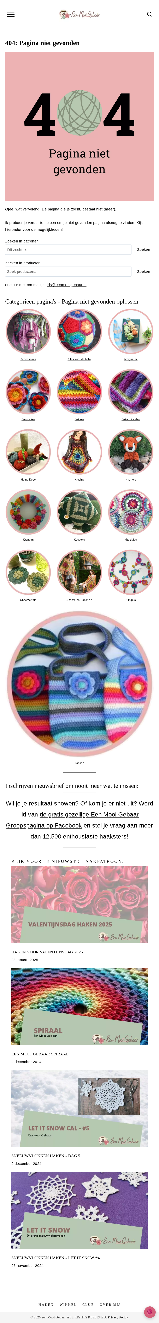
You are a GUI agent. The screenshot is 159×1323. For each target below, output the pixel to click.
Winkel (68, 1304)
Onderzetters (28, 599)
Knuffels (130, 479)
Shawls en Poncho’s (79, 599)
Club (88, 1304)
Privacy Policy (118, 1317)
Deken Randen (131, 419)
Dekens (79, 419)
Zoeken (11, 241)
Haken (46, 1304)
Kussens (79, 539)
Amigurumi (130, 359)
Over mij (110, 1304)
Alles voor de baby (79, 359)
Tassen (79, 763)
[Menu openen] (10, 14)
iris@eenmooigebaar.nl (67, 285)
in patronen (22, 241)
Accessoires (28, 359)
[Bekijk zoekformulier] (149, 14)
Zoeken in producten (23, 263)
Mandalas (131, 539)
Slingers (130, 599)
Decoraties (28, 419)
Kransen (28, 539)
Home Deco (28, 479)
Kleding (79, 479)
